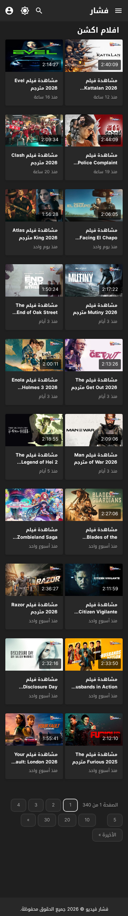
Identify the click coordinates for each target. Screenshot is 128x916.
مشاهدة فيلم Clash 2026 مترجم (34, 159)
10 (87, 819)
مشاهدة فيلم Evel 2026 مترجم (36, 84)
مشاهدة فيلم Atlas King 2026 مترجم (35, 234)
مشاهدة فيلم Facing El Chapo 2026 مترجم (98, 238)
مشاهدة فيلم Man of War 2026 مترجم (95, 459)
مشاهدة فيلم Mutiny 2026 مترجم (95, 309)
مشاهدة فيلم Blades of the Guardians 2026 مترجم (98, 540)
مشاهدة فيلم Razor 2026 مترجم (34, 608)
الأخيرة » (107, 834)
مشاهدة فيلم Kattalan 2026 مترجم (100, 88)
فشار (99, 11)
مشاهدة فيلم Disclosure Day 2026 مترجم (40, 687)
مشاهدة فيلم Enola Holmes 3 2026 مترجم (35, 387)
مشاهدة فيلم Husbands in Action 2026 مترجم (94, 687)
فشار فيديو (97, 909)
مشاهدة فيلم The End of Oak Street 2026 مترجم (37, 313)
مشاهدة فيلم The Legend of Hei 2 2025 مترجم (37, 462)
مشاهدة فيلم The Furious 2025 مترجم (94, 758)
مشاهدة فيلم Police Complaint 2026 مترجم (97, 163)
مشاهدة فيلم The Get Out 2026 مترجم (94, 384)
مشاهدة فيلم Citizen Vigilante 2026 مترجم (98, 612)
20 (67, 819)
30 (47, 819)
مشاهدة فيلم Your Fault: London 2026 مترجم (35, 762)
